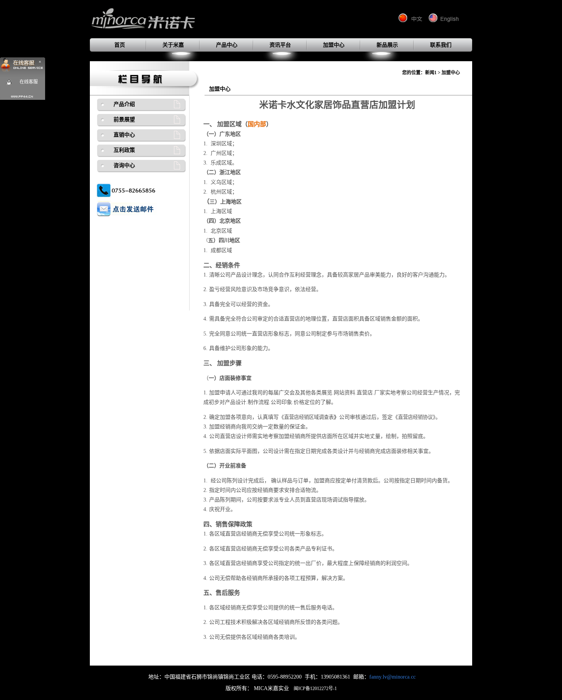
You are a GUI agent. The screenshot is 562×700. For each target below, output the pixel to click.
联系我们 (441, 45)
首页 (119, 45)
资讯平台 (280, 45)
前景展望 (124, 119)
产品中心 (226, 45)
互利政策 (124, 150)
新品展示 (387, 45)
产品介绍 (124, 104)
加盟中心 (333, 45)
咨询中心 (124, 165)
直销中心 (124, 135)
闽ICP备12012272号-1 (315, 688)
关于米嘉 (173, 45)
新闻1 (431, 72)
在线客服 (28, 82)
